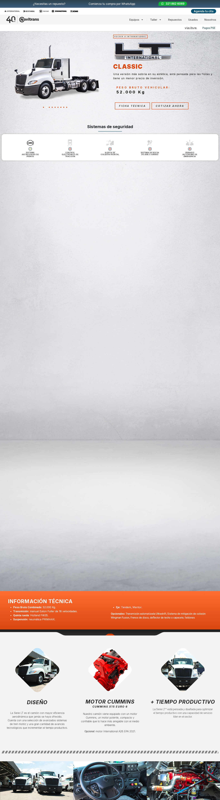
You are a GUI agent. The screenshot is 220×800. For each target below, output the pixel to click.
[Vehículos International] (13, 11)
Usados (193, 19)
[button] (7, 70)
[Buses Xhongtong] (60, 11)
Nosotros (210, 19)
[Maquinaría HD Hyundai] (30, 11)
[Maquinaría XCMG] (75, 11)
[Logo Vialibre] (191, 28)
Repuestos (175, 19)
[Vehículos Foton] (45, 11)
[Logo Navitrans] (22, 19)
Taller (153, 19)
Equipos (134, 19)
